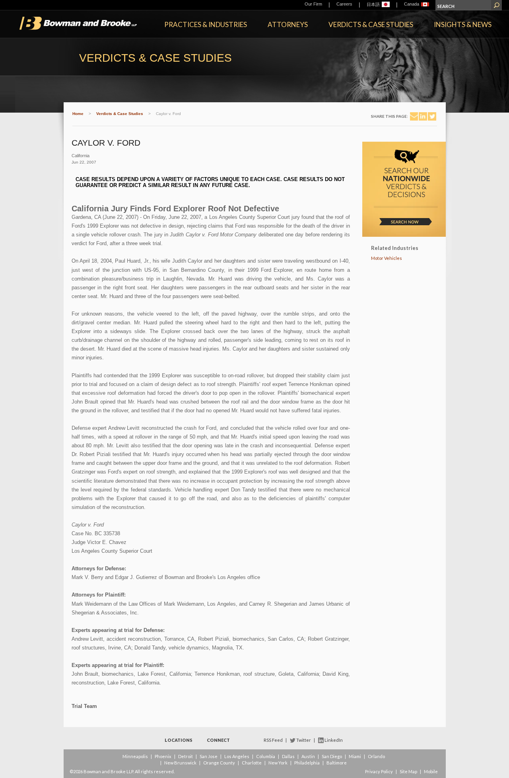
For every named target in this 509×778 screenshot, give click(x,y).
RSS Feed (273, 740)
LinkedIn (333, 740)
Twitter (303, 740)
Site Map (408, 771)
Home (78, 113)
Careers (344, 4)
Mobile (431, 771)
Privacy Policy (379, 771)
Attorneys (288, 24)
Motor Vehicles (386, 258)
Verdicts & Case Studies (370, 24)
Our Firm (313, 4)
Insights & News (463, 24)
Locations (178, 740)
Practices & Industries (205, 24)
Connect (218, 740)
